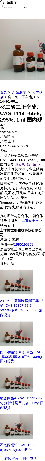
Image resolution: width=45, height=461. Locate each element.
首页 (3, 92)
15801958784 (25, 244)
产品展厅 (19, 92)
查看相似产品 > (27, 164)
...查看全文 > (32, 221)
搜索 (25, 7)
